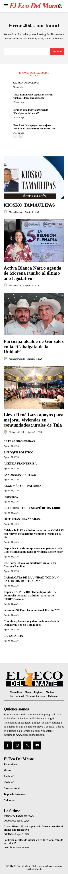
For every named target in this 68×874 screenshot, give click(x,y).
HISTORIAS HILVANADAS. (22, 519)
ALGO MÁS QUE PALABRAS (23, 485)
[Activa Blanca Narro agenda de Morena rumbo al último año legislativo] (34, 240)
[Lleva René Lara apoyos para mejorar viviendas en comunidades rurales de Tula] (34, 387)
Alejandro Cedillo (17, 358)
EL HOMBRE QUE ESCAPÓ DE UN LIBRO (32, 508)
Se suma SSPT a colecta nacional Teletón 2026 (32, 610)
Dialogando (11, 496)
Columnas (10, 821)
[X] (27, 745)
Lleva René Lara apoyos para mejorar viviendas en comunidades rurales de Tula (33, 420)
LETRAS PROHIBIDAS (19, 441)
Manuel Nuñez (15, 212)
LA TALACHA (13, 635)
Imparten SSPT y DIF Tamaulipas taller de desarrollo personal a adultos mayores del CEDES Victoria (30, 595)
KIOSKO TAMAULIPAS (26, 82)
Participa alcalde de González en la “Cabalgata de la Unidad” (34, 346)
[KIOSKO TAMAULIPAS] (34, 177)
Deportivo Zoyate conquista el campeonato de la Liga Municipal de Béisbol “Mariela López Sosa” (34, 550)
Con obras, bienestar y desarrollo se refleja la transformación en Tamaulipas (31, 623)
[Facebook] (8, 745)
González (9, 847)
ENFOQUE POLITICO (18, 452)
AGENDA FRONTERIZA (20, 463)
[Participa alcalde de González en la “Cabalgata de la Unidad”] (34, 314)
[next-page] (20, 136)
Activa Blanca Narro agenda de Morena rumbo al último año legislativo (32, 273)
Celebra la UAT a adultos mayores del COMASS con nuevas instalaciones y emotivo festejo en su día (34, 534)
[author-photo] (6, 212)
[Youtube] (37, 745)
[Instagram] (17, 745)
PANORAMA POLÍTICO (20, 474)
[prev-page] (15, 136)
